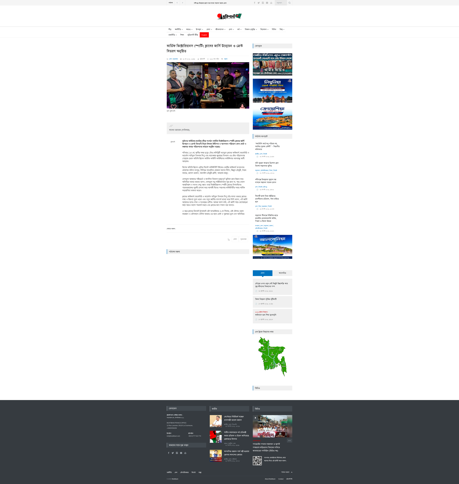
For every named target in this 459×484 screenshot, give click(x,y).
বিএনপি (234, 424)
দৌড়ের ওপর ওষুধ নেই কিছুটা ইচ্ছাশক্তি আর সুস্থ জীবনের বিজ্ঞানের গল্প (271, 285)
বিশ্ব (281, 29)
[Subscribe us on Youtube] (267, 3)
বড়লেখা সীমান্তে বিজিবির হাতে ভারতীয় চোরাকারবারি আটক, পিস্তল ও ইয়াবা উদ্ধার (266, 218)
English (204, 35)
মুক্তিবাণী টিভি (193, 35)
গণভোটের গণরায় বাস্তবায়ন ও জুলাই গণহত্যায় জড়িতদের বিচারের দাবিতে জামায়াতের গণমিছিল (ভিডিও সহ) (266, 446)
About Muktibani (270, 479)
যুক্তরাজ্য (175, 59)
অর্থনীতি (178, 29)
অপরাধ (257, 226)
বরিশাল (234, 459)
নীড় (170, 29)
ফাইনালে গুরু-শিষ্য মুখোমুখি (265, 313)
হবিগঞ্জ (265, 187)
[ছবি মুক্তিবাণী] (208, 85)
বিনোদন (263, 29)
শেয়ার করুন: (171, 228)
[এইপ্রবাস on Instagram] (177, 453)
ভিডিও (257, 388)
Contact (280, 479)
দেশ (230, 29)
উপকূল (198, 29)
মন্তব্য (225, 59)
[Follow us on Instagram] (263, 3)
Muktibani (175, 479)
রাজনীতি (172, 35)
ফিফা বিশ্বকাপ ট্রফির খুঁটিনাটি (265, 299)
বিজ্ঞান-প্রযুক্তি (250, 29)
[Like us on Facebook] (254, 3)
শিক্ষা (182, 35)
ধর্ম (238, 29)
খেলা (208, 29)
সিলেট (265, 154)
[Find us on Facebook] (168, 453)
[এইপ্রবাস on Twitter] (173, 453)
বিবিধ (274, 29)
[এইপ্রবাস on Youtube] (181, 453)
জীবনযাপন (220, 29)
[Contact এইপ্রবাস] (185, 453)
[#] (229, 16)
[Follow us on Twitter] (258, 3)
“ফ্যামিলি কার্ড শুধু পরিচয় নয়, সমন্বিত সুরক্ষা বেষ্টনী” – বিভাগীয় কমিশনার (267, 146)
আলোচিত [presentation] (282, 273)
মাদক (271, 226)
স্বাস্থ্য (200, 472)
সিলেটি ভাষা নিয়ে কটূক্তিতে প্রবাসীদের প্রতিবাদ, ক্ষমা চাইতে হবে (210, 3)
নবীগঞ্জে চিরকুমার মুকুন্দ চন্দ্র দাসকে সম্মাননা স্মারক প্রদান (265, 181)
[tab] (263, 274)
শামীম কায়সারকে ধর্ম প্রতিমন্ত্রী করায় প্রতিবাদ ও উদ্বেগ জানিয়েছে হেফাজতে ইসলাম (236, 435)
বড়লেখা (257, 170)
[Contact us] (271, 3)
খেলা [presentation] (262, 273)
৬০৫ (289, 441)
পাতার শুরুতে (285, 472)
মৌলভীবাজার (264, 170)
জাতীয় (257, 154)
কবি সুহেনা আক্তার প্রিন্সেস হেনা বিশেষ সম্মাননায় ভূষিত (267, 164)
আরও (188, 29)
